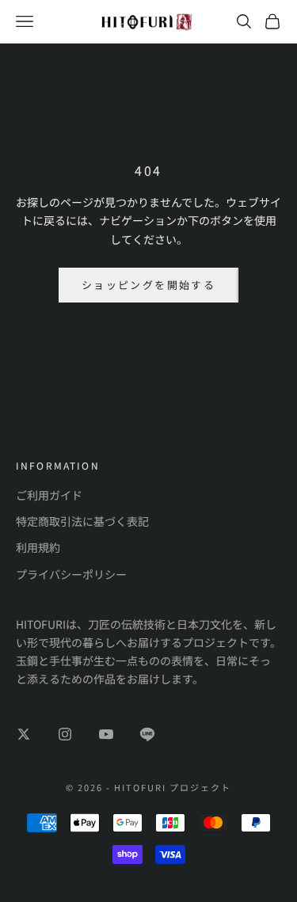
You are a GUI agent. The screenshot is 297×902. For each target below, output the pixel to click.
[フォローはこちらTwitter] (24, 734)
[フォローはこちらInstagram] (65, 734)
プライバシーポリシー (71, 574)
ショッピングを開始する (148, 284)
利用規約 (38, 547)
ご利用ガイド (49, 495)
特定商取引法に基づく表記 (82, 521)
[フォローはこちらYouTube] (106, 734)
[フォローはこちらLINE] (147, 734)
